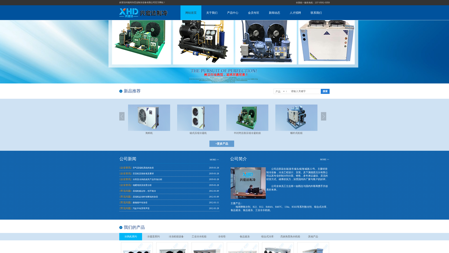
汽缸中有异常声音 (141, 208)
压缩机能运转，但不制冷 (144, 191)
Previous (122, 116)
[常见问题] (125, 191)
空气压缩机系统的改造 (143, 168)
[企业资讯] (125, 167)
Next (323, 116)
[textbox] (305, 91)
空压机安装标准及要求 (143, 173)
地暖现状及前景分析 (142, 185)
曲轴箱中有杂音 (140, 202)
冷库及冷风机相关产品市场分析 (147, 179)
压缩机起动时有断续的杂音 (145, 197)
